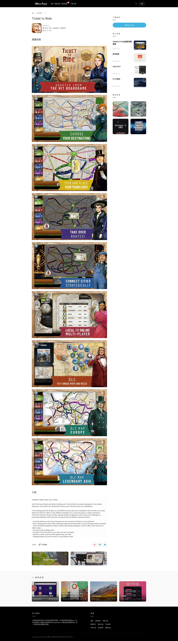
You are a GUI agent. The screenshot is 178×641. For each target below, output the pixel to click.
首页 (52, 4)
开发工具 (93, 627)
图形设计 (93, 624)
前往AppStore (129, 25)
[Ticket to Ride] (69, 69)
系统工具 (105, 621)
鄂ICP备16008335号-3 (66, 637)
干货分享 (73, 4)
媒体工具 (100, 624)
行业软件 (108, 624)
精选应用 (57, 4)
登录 (142, 4)
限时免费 (65, 4)
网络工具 (108, 627)
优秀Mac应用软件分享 (40, 3)
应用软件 (98, 621)
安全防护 (100, 627)
